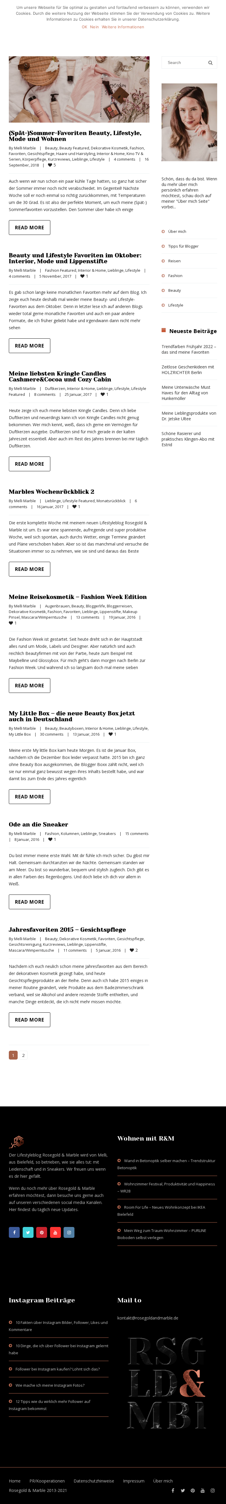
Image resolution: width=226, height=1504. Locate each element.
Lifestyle (97, 159)
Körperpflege (34, 159)
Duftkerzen (55, 388)
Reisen (174, 260)
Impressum (133, 1481)
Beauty (51, 148)
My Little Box (20, 734)
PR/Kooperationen (47, 1481)
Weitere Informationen (123, 26)
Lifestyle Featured (79, 500)
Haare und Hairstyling (75, 153)
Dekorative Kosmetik (109, 148)
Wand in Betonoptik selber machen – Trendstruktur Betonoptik (166, 1164)
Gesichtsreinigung (25, 944)
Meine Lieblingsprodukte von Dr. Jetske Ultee (189, 415)
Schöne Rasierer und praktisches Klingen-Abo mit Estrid (188, 439)
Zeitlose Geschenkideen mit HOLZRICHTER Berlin (188, 369)
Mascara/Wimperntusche (44, 617)
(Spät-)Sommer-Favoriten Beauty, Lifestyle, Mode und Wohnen (75, 136)
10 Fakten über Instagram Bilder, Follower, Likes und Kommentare (58, 1326)
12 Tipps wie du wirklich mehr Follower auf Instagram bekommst (49, 1405)
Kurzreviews (59, 159)
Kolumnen (70, 833)
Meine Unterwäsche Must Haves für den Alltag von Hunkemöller (186, 392)
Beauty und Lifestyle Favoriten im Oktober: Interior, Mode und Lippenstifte (75, 258)
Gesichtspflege (40, 153)
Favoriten (17, 153)
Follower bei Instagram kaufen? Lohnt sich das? (58, 1369)
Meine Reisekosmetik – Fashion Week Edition (78, 597)
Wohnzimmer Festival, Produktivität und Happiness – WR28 (166, 1187)
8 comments (45, 394)
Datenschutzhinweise (94, 1481)
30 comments (52, 734)
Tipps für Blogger (183, 246)
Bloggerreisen (119, 606)
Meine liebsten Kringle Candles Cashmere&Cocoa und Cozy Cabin (60, 376)
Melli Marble (25, 148)
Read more (29, 227)
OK (84, 26)
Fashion (137, 148)
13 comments (87, 617)
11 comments (75, 950)
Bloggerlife (95, 606)
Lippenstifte (110, 611)
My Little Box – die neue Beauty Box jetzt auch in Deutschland (72, 716)
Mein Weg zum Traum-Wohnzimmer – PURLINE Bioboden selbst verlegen (161, 1234)
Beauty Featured (74, 148)
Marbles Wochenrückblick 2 (51, 491)
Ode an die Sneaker (38, 824)
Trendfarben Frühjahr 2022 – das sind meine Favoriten (189, 349)
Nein (94, 26)
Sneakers (107, 833)
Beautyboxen (71, 728)
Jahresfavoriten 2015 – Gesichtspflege (67, 929)
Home (15, 1481)
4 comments (124, 159)
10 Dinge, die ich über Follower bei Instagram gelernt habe (58, 1349)
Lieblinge (80, 159)
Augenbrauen (57, 606)
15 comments (137, 833)
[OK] (219, 18)
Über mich (177, 231)
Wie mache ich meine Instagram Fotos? (50, 1385)
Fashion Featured (60, 270)
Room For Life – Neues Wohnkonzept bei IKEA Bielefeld (161, 1211)
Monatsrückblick (111, 500)
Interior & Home (111, 153)
